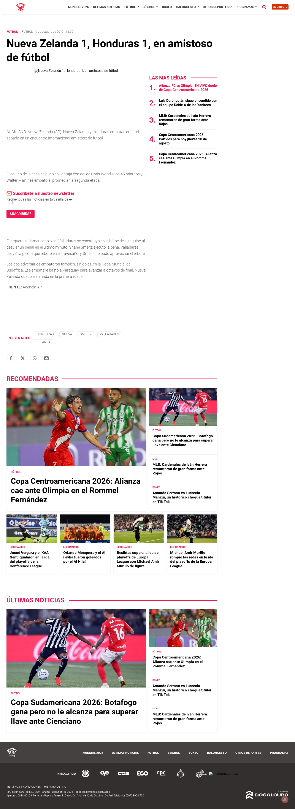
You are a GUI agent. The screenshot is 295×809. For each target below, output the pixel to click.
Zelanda (43, 342)
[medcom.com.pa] (223, 774)
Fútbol (130, 6)
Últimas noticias (106, 6)
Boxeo (167, 6)
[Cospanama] (123, 777)
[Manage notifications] (284, 799)
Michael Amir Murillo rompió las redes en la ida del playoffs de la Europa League (191, 559)
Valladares (109, 334)
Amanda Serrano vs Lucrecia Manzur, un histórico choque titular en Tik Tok (181, 497)
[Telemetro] (85, 777)
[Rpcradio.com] (161, 777)
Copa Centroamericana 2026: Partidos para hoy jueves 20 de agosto (183, 139)
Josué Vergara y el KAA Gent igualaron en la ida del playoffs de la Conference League (29, 559)
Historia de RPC (55, 786)
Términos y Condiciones (23, 786)
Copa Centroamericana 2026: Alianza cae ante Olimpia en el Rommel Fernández (188, 158)
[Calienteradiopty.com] (180, 777)
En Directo (280, 6)
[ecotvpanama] (142, 777)
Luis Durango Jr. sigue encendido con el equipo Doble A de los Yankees (188, 103)
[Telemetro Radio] (199, 777)
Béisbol (149, 6)
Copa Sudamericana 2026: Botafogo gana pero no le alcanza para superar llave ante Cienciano (183, 440)
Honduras (45, 334)
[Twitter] (23, 358)
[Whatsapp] (34, 358)
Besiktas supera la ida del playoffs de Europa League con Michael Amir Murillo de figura (138, 559)
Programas (245, 6)
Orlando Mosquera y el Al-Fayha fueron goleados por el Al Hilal (85, 557)
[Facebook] (11, 358)
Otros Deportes (216, 6)
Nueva (67, 334)
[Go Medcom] (66, 777)
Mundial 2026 (78, 6)
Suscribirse (20, 214)
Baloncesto (186, 6)
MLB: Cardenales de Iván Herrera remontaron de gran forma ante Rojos (185, 120)
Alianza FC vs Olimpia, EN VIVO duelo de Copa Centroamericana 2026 (188, 88)
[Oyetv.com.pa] (104, 777)
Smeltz (86, 334)
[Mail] (46, 358)
